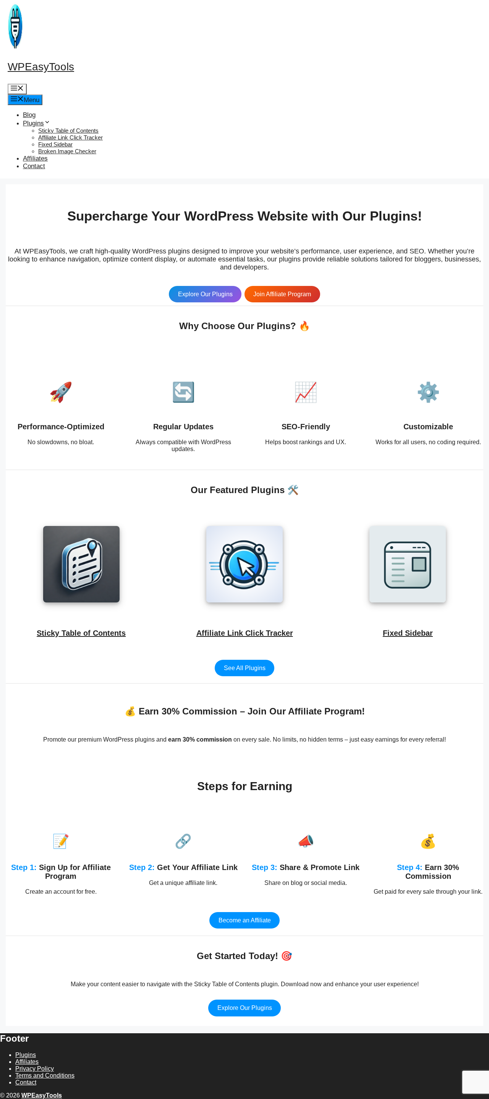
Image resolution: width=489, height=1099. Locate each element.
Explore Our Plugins (205, 294)
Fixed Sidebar (55, 144)
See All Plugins (245, 668)
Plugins (33, 123)
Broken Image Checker (67, 151)
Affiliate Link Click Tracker (70, 137)
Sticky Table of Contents (68, 130)
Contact (34, 166)
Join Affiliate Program (282, 294)
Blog (29, 115)
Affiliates (35, 158)
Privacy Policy (34, 1068)
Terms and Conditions (44, 1075)
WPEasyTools (41, 67)
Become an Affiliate (245, 920)
